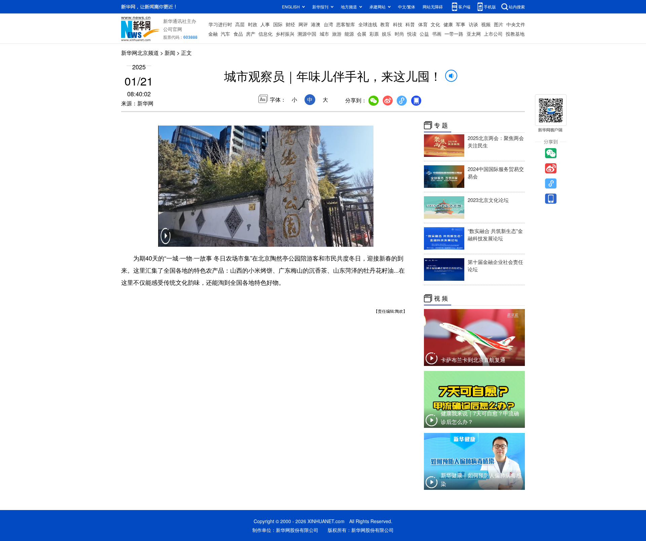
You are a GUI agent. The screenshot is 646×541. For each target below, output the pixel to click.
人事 (265, 24)
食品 (238, 33)
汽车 (225, 33)
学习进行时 (220, 24)
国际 (278, 24)
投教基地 (515, 33)
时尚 (399, 33)
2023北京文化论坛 (488, 199)
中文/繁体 (406, 6)
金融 (213, 33)
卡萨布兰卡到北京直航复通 (473, 360)
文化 (435, 24)
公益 (424, 33)
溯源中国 (306, 33)
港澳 (315, 24)
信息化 (265, 33)
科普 (410, 24)
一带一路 (453, 33)
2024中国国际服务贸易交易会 (496, 172)
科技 (397, 24)
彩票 (374, 33)
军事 (460, 24)
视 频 (441, 298)
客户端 (464, 6)
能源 (349, 33)
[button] (165, 240)
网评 (303, 24)
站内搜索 (517, 6)
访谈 (473, 24)
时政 (252, 24)
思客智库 (345, 24)
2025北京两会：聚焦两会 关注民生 (496, 141)
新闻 (170, 53)
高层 (240, 24)
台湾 (328, 24)
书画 (436, 33)
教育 (385, 24)
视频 (486, 24)
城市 (324, 33)
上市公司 (493, 33)
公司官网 (172, 29)
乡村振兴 (285, 33)
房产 (250, 33)
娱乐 (386, 33)
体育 (423, 24)
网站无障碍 (433, 6)
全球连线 (367, 24)
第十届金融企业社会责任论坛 (495, 265)
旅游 (337, 33)
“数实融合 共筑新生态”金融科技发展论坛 (495, 234)
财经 (290, 24)
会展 (361, 33)
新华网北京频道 (140, 53)
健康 (448, 24)
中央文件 (515, 24)
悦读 (412, 33)
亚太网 (474, 33)
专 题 (441, 125)
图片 (498, 24)
